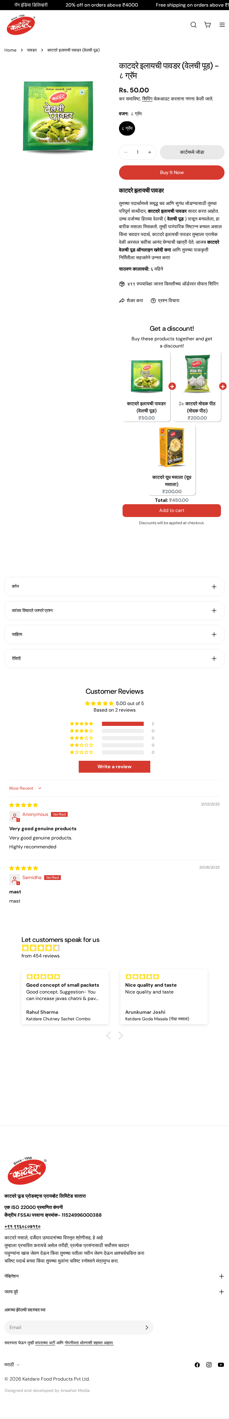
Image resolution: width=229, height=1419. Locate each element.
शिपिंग (147, 99)
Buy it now (172, 172)
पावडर (32, 50)
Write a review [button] (114, 766)
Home (10, 50)
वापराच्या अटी (45, 1342)
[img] (23, 805)
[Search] (193, 25)
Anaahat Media (75, 1390)
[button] (82, 724)
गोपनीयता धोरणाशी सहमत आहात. (89, 1342)
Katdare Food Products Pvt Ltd (55, 1379)
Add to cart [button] (171, 511)
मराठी (9, 1364)
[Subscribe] (146, 1327)
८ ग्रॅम (127, 128)
